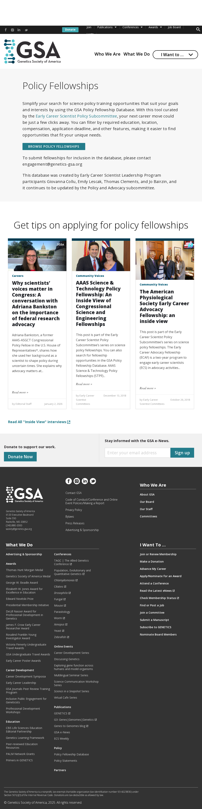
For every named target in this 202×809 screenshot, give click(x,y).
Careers (17, 276)
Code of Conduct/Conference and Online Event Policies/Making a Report (91, 501)
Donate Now (20, 456)
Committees (148, 516)
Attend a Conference (154, 583)
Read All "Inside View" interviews (37, 421)
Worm (58, 618)
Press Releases (74, 523)
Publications (105, 27)
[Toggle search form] (198, 30)
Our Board (147, 502)
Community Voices (90, 276)
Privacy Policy (73, 510)
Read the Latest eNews (156, 591)
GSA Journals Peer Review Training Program (28, 690)
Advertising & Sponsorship (82, 530)
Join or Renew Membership (158, 554)
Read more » (20, 392)
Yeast (57, 631)
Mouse (58, 605)
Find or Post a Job (152, 605)
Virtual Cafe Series (65, 697)
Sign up (182, 452)
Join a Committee (152, 612)
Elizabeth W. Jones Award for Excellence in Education (24, 590)
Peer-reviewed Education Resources (22, 745)
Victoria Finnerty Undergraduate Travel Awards (26, 646)
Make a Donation (152, 561)
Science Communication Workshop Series (76, 683)
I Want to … (172, 54)
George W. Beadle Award (22, 582)
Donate (70, 29)
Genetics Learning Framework (25, 738)
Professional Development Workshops (23, 710)
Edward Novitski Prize (20, 599)
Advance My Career (153, 569)
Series (71, 691)
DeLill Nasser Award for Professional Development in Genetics (24, 615)
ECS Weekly (61, 738)
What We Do (136, 54)
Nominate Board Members (158, 634)
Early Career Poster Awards (23, 661)
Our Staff (146, 509)
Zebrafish (60, 637)
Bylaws (69, 516)
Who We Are (107, 54)
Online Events (63, 646)
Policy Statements (65, 760)
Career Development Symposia (26, 676)
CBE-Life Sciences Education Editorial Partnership (24, 729)
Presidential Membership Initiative (27, 605)
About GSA (147, 494)
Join (89, 27)
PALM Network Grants (20, 754)
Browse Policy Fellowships (53, 146)
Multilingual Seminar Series (71, 675)
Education (13, 721)
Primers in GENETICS (19, 760)
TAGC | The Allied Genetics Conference (71, 562)
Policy (58, 748)
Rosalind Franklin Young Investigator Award (21, 636)
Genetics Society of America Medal (28, 576)
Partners (60, 770)
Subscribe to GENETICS (155, 627)
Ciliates (58, 586)
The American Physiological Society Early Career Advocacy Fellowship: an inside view (164, 306)
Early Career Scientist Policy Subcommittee (76, 116)
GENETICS (60, 713)
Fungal (58, 599)
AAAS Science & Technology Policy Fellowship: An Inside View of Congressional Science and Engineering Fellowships (98, 303)
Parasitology (62, 612)
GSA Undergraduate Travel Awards (28, 654)
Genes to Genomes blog (69, 726)
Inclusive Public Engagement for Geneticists (26, 700)
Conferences (131, 27)
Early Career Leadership (21, 683)
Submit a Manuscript (154, 620)
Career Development (20, 670)
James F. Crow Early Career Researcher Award (23, 626)
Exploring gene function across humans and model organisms (73, 667)
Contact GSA (73, 493)
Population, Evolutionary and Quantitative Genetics (72, 572)
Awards (153, 27)
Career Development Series (71, 653)
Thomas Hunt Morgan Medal (24, 570)
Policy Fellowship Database (71, 754)
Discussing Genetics (66, 659)
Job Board (174, 27)
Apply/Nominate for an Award (160, 576)
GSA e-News (62, 732)
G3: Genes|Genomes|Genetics (74, 719)
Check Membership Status (158, 598)
